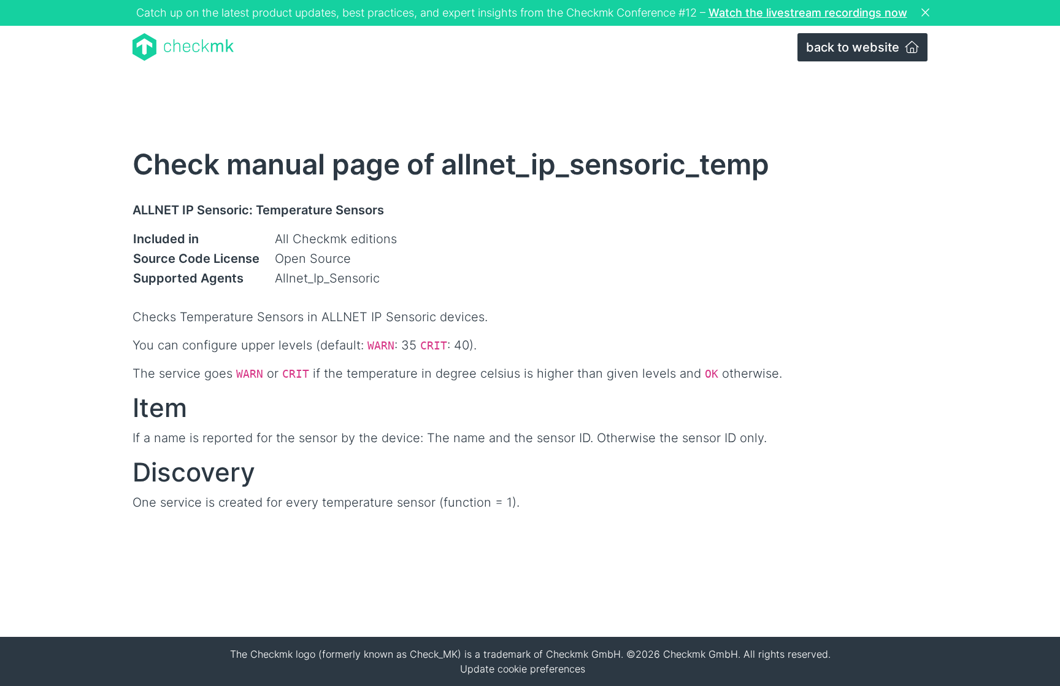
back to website (854, 47)
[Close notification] (927, 13)
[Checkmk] (183, 47)
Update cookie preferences (522, 669)
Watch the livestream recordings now (808, 12)
